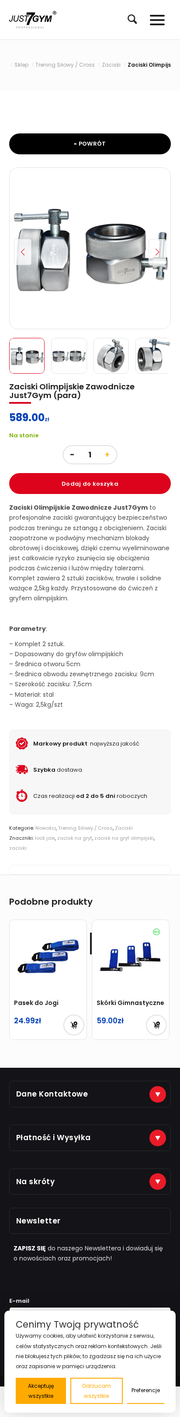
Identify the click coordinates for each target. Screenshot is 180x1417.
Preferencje (146, 1390)
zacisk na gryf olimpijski (124, 838)
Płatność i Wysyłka (53, 1137)
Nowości (45, 827)
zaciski (18, 848)
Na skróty (35, 1181)
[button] (157, 252)
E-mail (19, 1301)
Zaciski (124, 827)
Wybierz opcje (156, 1025)
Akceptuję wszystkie (41, 1391)
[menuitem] (128, 19)
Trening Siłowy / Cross (85, 827)
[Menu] (153, 19)
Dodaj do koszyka (90, 484)
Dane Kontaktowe (52, 1094)
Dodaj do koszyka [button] (73, 1025)
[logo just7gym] (32, 19)
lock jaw (45, 838)
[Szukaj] (128, 19)
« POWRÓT (90, 144)
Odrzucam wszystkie (96, 1391)
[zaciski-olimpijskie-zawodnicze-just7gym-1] (90, 248)
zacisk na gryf (74, 838)
